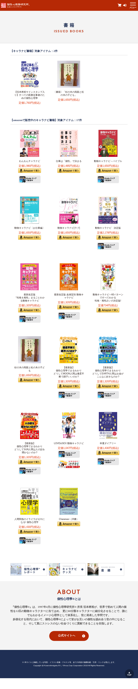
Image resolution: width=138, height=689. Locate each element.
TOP (129, 675)
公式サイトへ (66, 635)
